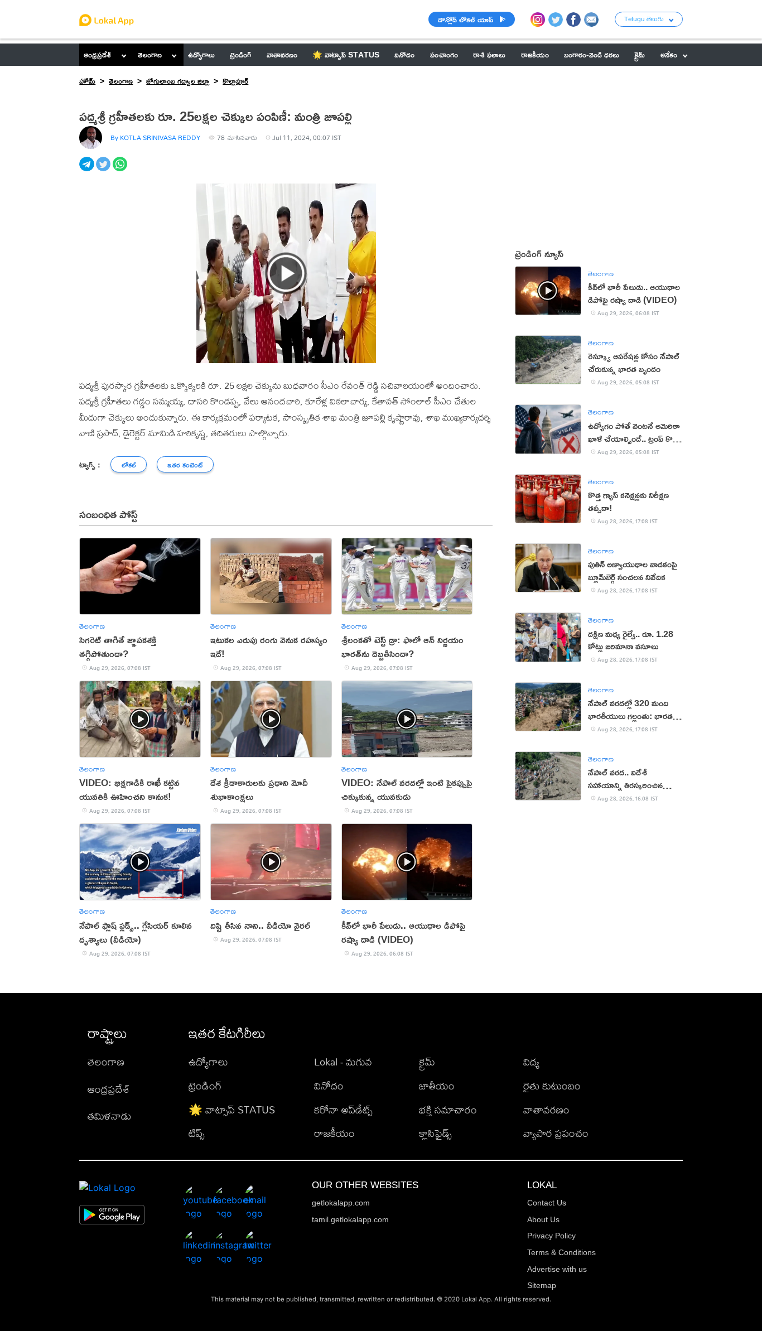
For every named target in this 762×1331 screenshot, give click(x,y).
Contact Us (546, 1202)
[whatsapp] (121, 170)
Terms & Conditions (561, 1252)
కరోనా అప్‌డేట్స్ (343, 1109)
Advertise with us (557, 1269)
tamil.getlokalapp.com (350, 1219)
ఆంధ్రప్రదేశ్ (97, 54)
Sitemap (541, 1285)
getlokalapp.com (341, 1202)
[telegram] (87, 170)
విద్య (531, 1062)
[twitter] (104, 170)
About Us (543, 1219)
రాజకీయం (334, 1133)
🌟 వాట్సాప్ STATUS (232, 1109)
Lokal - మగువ (343, 1062)
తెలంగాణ (150, 54)
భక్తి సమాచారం (448, 1109)
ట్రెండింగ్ (205, 1086)
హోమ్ (87, 80)
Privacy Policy (551, 1235)
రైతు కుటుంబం (552, 1086)
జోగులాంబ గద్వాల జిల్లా (177, 80)
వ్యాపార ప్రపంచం (556, 1133)
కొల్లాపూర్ (235, 80)
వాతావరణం (546, 1109)
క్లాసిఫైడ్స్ (435, 1133)
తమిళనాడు (109, 1116)
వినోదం (329, 1086)
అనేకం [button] (668, 54)
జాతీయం (437, 1086)
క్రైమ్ (427, 1062)
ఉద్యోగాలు (208, 1062)
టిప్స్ (197, 1133)
